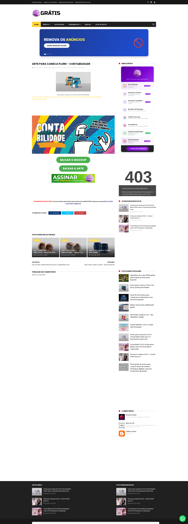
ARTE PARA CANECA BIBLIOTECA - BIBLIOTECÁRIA (44, 251)
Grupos (88, 24)
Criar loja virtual (50, 2)
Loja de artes (101, 24)
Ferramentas (74, 24)
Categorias (59, 24)
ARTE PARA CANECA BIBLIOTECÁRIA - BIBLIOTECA (72, 251)
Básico (46, 24)
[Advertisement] (116, 13)
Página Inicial (37, 2)
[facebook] (148, 2)
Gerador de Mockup (66, 2)
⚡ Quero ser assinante (137, 148)
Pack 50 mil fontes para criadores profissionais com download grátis (141, 297)
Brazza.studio (131, 415)
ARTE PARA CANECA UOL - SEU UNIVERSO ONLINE (141, 316)
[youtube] (154, 2)
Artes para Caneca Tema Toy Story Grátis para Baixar (142, 286)
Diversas (37, 240)
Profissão (74, 67)
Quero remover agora (56, 46)
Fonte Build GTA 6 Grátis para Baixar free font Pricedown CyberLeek (143, 227)
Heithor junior (131, 431)
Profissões (81, 67)
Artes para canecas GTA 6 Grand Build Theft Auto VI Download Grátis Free (143, 207)
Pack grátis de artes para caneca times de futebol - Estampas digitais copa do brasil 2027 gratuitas (141, 367)
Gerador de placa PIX (83, 2)
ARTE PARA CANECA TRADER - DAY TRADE (100, 251)
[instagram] (151, 2)
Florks (68, 67)
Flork (64, 67)
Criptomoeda (93, 240)
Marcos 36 (130, 423)
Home (36, 24)
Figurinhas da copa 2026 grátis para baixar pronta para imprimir (142, 277)
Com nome (58, 67)
